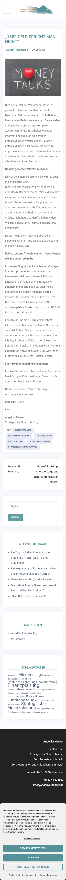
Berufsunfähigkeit (15, 679)
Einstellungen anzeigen (33, 866)
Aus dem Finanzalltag (16, 49)
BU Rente (27, 679)
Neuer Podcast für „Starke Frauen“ (31, 579)
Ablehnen (33, 857)
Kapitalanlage (22, 693)
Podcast (31, 696)
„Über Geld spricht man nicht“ (28, 596)
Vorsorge (45, 712)
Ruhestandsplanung (40, 441)
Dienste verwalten (32, 839)
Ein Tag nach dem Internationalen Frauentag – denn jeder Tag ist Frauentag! (31, 557)
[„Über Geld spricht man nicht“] (33, 77)
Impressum (52, 875)
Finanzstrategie (18, 689)
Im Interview (18, 639)
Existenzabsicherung (18, 436)
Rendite (41, 697)
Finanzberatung (46, 682)
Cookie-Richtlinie (16, 875)
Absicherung (13, 675)
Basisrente (48, 675)
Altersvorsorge (23, 430)
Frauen (32, 690)
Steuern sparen (14, 704)
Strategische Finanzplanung (22, 447)
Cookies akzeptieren (33, 848)
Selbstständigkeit (48, 700)
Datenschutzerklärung (35, 875)
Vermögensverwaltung (17, 712)
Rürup (37, 700)
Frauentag (40, 690)
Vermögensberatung (45, 709)
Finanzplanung (44, 436)
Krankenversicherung (16, 697)
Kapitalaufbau (15, 441)
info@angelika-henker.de (48, 785)
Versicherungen (33, 712)
